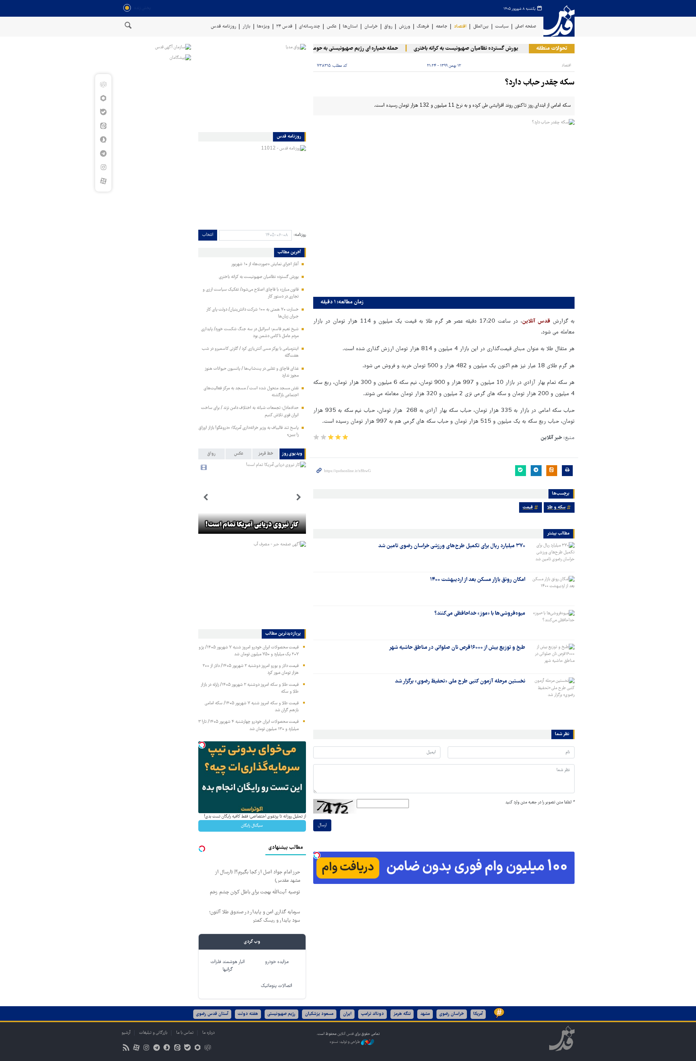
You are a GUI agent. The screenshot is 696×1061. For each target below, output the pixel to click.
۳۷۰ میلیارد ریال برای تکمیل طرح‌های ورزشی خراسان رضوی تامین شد (451, 546)
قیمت (528, 507)
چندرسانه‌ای (309, 26)
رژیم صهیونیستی (281, 1014)
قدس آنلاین (559, 21)
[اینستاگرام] (103, 167)
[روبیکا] (103, 84)
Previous (298, 497)
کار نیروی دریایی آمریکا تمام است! (252, 525)
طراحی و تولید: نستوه (345, 1042)
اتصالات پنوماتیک (276, 986)
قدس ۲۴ (284, 26)
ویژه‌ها (263, 26)
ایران (347, 1014)
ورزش (404, 26)
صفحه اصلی (525, 26)
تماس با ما (185, 1033)
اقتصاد (460, 26)
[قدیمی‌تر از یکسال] (551, 555)
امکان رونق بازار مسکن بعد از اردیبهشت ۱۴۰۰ (477, 580)
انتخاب (207, 235)
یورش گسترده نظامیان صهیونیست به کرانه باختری (480, 49)
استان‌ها (350, 26)
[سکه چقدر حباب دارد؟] (444, 206)
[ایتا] (103, 126)
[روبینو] (103, 98)
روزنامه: (300, 235)
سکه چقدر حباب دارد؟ (540, 83)
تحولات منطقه (551, 49)
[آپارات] (103, 181)
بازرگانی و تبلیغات (153, 1033)
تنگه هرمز (402, 1014)
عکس (331, 26)
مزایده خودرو (277, 962)
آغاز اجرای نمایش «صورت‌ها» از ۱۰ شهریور (265, 264)
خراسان (371, 26)
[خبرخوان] (125, 1048)
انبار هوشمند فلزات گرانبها (228, 966)
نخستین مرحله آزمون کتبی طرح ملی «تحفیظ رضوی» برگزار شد (460, 681)
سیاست (502, 26)
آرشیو (125, 1033)
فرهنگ (423, 26)
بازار (246, 26)
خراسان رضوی (451, 1014)
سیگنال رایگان (252, 826)
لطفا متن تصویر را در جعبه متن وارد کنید (540, 802)
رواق (388, 26)
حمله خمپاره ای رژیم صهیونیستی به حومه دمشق (361, 49)
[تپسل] (316, 855)
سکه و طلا (556, 507)
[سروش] (103, 139)
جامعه (441, 26)
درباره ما (208, 1033)
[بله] (103, 112)
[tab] (292, 453)
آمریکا (478, 1014)
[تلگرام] (103, 153)
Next (205, 497)
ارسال (322, 825)
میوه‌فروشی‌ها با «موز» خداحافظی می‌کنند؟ (479, 614)
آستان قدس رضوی (212, 1014)
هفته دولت (248, 1014)
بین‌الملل (481, 26)
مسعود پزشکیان (319, 1014)
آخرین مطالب (289, 252)
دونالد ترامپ (372, 1014)
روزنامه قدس (223, 26)
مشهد (425, 1014)
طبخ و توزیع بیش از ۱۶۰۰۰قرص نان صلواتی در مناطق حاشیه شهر (457, 648)
